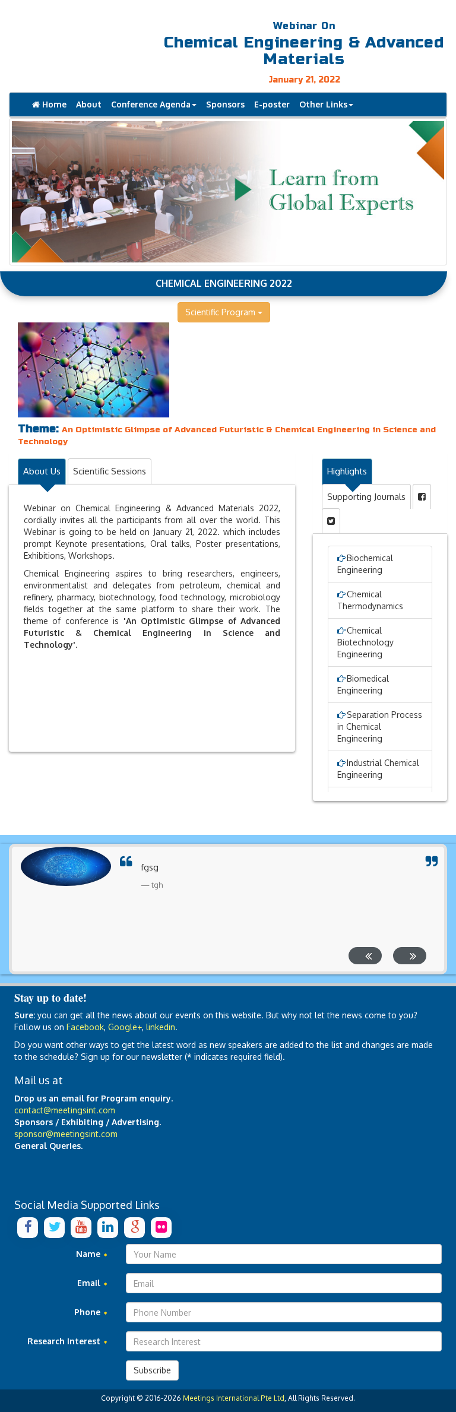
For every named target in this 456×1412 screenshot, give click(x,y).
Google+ (125, 1027)
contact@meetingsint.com (64, 1110)
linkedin (160, 1027)
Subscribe (152, 1370)
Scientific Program (221, 312)
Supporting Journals (366, 496)
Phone (88, 1312)
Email (90, 1283)
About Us (42, 471)
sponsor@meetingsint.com (66, 1134)
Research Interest (65, 1341)
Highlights (347, 471)
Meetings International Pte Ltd (233, 1398)
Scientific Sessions (109, 471)
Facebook (85, 1027)
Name (89, 1254)
